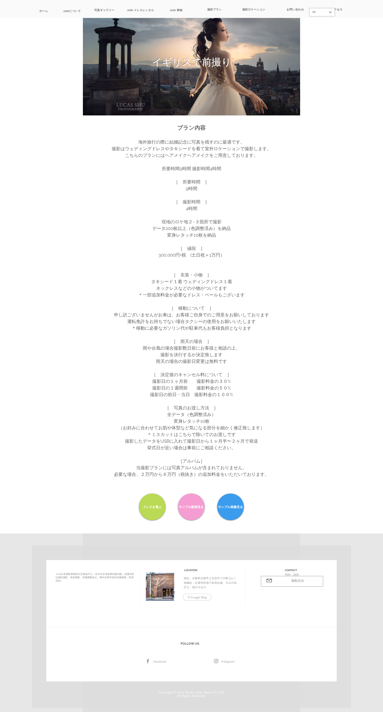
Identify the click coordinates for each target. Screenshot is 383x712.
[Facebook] (148, 661)
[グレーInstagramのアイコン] (216, 661)
